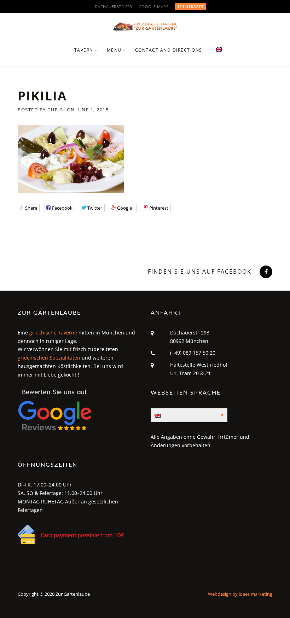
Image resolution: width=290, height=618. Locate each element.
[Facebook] (265, 271)
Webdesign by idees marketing (240, 594)
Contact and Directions (168, 50)
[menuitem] (216, 54)
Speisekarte (191, 6)
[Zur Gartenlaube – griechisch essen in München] (145, 26)
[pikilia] (71, 158)
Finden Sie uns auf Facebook (199, 271)
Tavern (83, 50)
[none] (189, 415)
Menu (114, 50)
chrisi (56, 109)
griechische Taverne (53, 332)
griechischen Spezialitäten (49, 357)
